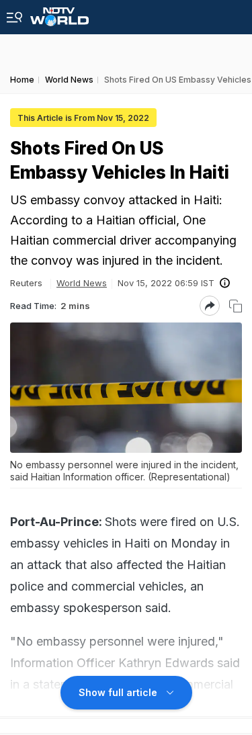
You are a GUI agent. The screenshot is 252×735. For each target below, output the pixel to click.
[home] (59, 13)
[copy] (235, 306)
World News (81, 282)
